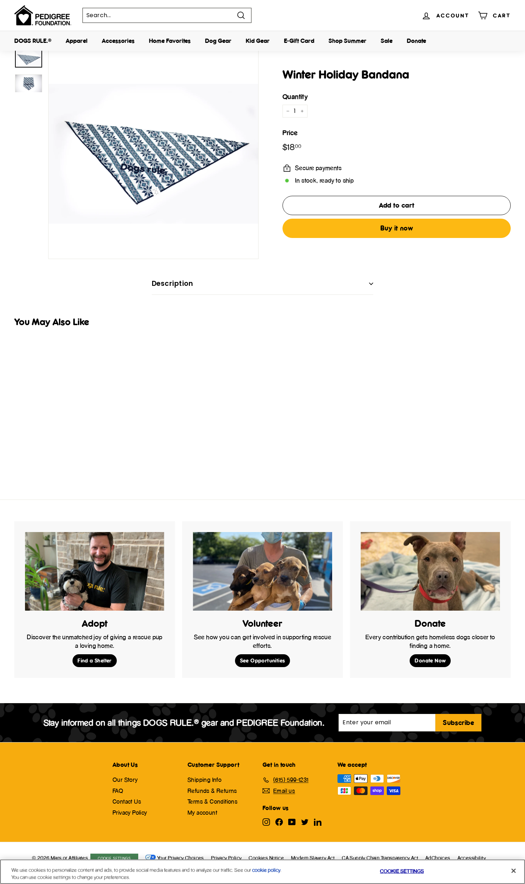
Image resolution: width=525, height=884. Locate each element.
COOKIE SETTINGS (114, 858)
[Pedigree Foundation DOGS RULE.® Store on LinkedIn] (317, 822)
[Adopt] (94, 571)
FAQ (117, 790)
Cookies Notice (266, 858)
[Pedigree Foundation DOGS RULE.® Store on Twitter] (305, 822)
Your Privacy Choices (180, 858)
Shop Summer (347, 41)
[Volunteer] (262, 571)
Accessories (118, 41)
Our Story (125, 779)
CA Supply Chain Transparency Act (380, 858)
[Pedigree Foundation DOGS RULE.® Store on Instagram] (266, 822)
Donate (416, 41)
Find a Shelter (95, 660)
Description (172, 283)
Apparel (77, 41)
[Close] (513, 871)
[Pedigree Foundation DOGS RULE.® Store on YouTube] (292, 822)
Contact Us (126, 801)
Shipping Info (204, 779)
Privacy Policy (129, 812)
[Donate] (430, 571)
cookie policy (266, 870)
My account (202, 812)
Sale (386, 41)
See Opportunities (262, 660)
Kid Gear (258, 41)
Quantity (295, 97)
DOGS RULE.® (32, 41)
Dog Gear (218, 41)
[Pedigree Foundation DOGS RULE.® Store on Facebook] (279, 822)
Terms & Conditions (213, 801)
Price (290, 133)
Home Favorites (170, 41)
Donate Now (430, 660)
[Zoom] (153, 154)
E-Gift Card (299, 41)
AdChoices (437, 858)
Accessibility (472, 858)
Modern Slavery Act (313, 858)
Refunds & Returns (212, 790)
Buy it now (396, 228)
